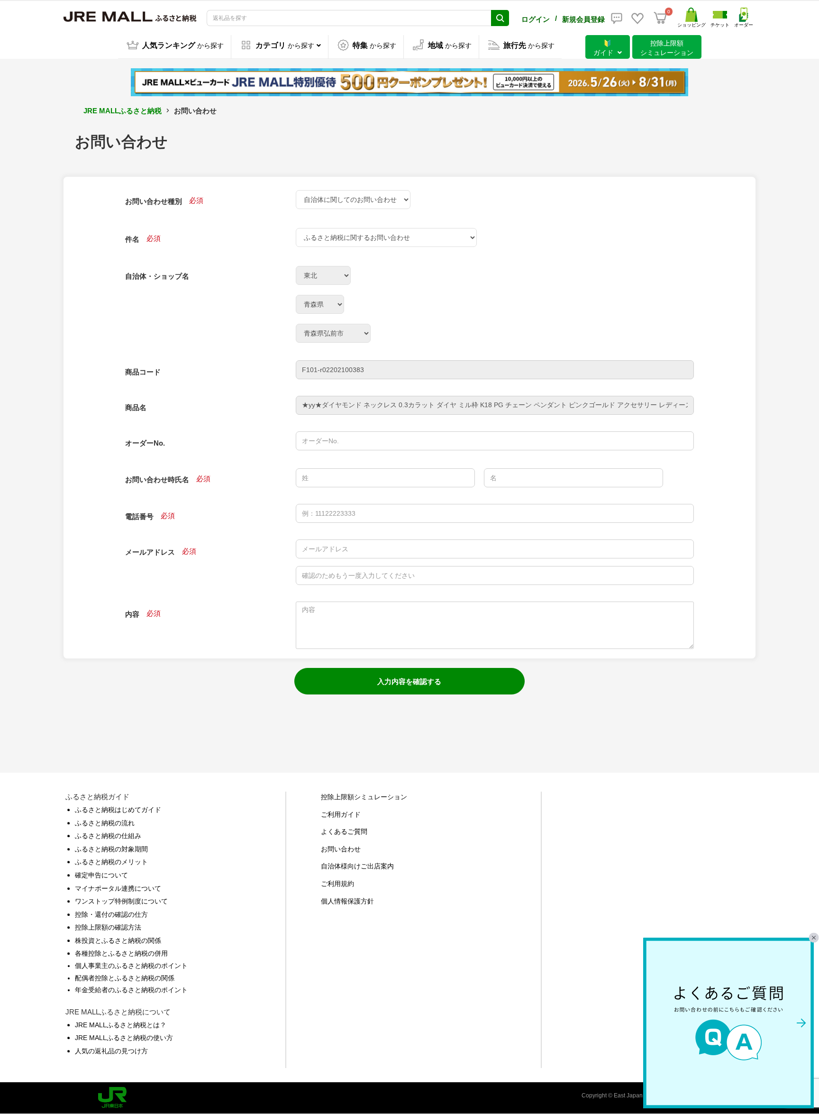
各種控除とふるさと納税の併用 (121, 953)
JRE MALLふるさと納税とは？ (120, 1025)
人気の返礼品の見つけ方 (111, 1051)
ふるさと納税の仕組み (108, 836)
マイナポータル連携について (118, 888)
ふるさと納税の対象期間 (111, 849)
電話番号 (139, 516)
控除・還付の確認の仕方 (111, 914)
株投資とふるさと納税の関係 (118, 940)
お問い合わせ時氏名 (157, 479)
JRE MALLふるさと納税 (122, 111)
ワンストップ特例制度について (121, 901)
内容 (132, 614)
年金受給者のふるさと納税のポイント (131, 990)
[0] (660, 18)
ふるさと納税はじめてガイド (118, 809)
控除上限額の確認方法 (108, 927)
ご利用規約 (337, 883)
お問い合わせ (341, 849)
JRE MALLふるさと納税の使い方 (124, 1037)
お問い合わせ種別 (153, 201)
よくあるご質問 (344, 831)
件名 (132, 239)
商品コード (143, 372)
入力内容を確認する (409, 681)
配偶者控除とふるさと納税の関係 (124, 978)
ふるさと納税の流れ (105, 823)
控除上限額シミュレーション (364, 797)
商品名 (135, 407)
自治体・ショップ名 (157, 276)
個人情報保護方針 (347, 901)
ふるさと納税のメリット (111, 862)
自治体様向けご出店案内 (357, 866)
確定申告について (101, 875)
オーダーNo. (145, 443)
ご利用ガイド (341, 814)
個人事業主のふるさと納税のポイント (131, 965)
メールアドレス (150, 552)
